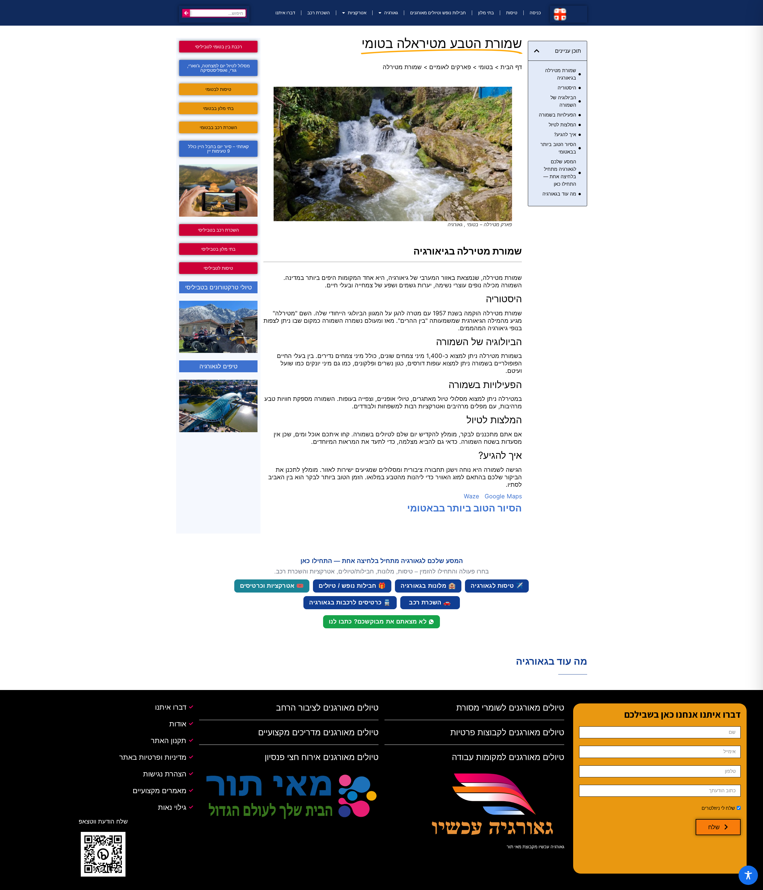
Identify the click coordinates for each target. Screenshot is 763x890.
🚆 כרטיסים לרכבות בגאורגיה (350, 602)
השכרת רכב (318, 12)
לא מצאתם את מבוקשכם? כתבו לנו (378, 621)
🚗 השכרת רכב (430, 602)
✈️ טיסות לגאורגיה (497, 585)
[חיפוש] (186, 13)
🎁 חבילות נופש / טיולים (352, 585)
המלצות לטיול (562, 125)
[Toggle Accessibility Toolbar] (748, 875)
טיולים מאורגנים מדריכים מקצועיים (318, 732)
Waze (471, 496)
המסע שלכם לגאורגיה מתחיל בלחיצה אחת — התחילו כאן (559, 173)
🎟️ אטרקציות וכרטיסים (272, 585)
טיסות (511, 12)
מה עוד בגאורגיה (559, 194)
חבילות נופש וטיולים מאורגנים (438, 12)
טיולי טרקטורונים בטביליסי (218, 287)
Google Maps (503, 496)
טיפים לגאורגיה (218, 366)
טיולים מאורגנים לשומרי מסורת (510, 708)
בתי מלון (486, 12)
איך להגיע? (565, 134)
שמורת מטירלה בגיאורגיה (560, 74)
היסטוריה (567, 88)
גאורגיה (391, 12)
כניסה (535, 12)
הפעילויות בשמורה (557, 115)
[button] (536, 51)
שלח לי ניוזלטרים (718, 808)
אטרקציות (357, 12)
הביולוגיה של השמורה (563, 101)
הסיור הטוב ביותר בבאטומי (558, 148)
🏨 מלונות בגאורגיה (428, 585)
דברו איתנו (285, 12)
